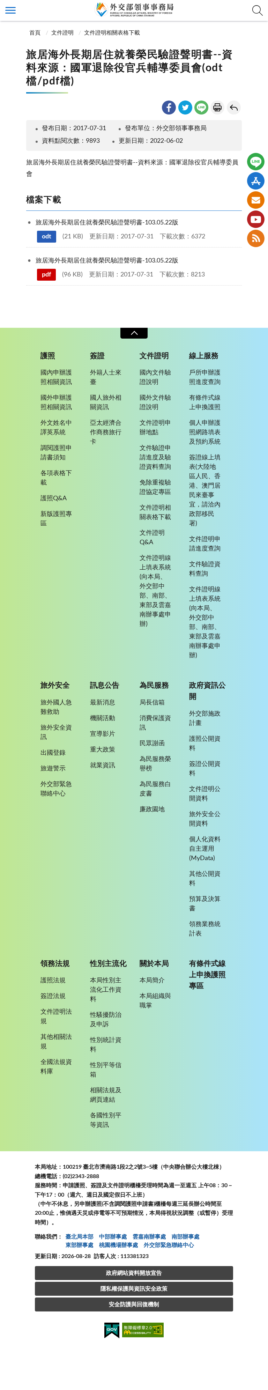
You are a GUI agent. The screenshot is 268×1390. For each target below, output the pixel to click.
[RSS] (256, 238)
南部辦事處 (186, 1237)
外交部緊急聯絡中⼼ (169, 1245)
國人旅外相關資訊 (105, 403)
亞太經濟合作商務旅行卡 (105, 432)
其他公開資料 (205, 879)
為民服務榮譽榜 (155, 764)
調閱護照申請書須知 (56, 453)
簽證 (97, 356)
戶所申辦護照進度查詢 (205, 377)
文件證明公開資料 (205, 794)
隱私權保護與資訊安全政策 (134, 1289)
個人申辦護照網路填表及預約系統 (205, 432)
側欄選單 (10, 10)
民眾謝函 (152, 743)
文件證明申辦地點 (155, 428)
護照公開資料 (205, 744)
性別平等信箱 (105, 1070)
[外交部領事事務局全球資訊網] (134, 9)
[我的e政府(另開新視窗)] (111, 1332)
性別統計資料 (105, 1045)
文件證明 (62, 33)
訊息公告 (104, 685)
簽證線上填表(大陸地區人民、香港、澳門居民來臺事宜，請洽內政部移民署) (205, 490)
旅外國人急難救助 (56, 707)
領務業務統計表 (205, 929)
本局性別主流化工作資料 (105, 990)
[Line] (256, 161)
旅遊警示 (53, 769)
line (201, 107)
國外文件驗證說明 (155, 403)
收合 (134, 333)
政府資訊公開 (207, 691)
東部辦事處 (80, 1245)
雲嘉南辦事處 (149, 1237)
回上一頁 (234, 107)
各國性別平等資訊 (105, 1120)
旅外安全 (55, 685)
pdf (46, 275)
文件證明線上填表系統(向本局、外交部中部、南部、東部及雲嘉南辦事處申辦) (155, 591)
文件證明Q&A (152, 538)
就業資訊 (102, 765)
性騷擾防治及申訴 (105, 1020)
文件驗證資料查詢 (205, 569)
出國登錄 (53, 753)
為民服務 (154, 685)
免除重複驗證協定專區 (155, 487)
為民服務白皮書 (155, 789)
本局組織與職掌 (155, 1001)
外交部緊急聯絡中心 (56, 789)
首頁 (34, 33)
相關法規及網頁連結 (105, 1095)
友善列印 (217, 107)
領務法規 (55, 963)
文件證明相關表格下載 (112, 33)
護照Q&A (53, 498)
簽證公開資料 (205, 769)
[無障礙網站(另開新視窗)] (143, 1331)
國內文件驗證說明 (155, 377)
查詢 (257, 10)
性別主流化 (108, 963)
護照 (47, 356)
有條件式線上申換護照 (205, 403)
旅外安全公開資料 (205, 819)
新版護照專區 (56, 519)
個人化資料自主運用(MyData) (205, 849)
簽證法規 (53, 996)
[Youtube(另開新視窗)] (256, 219)
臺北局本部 (80, 1237)
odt (46, 237)
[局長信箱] (256, 200)
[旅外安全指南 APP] (256, 181)
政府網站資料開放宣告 (134, 1273)
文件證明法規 (56, 1017)
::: (4, 6)
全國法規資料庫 (56, 1067)
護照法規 (53, 980)
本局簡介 (152, 980)
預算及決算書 (205, 904)
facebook (169, 107)
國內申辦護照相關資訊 (56, 377)
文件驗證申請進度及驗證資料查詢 (155, 457)
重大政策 (102, 750)
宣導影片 (102, 734)
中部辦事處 (113, 1237)
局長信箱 (152, 703)
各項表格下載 (56, 478)
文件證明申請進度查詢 (205, 544)
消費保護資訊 (155, 723)
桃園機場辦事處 (118, 1245)
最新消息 (102, 703)
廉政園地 (152, 809)
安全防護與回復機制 (134, 1304)
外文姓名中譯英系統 (56, 428)
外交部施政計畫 (205, 718)
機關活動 (102, 718)
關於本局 (154, 963)
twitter (185, 107)
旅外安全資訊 (56, 732)
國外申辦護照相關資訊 (56, 403)
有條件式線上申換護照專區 (207, 975)
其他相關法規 (56, 1042)
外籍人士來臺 (105, 377)
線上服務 (203, 356)
